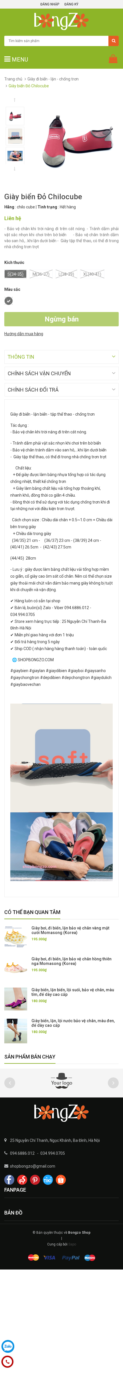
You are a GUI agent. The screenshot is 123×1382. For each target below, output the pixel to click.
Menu (19, 59)
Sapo (72, 1244)
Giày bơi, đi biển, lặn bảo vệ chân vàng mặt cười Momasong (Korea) (70, 930)
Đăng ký (71, 4)
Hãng (9, 207)
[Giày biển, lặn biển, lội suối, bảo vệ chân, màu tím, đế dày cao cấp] (15, 999)
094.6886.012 (22, 1153)
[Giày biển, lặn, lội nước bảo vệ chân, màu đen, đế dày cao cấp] (15, 1031)
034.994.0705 (52, 1153)
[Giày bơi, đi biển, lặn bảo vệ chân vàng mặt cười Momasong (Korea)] (15, 937)
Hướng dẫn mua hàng (23, 333)
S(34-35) (15, 274)
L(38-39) (66, 274)
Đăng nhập (49, 4)
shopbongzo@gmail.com (32, 1166)
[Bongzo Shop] (61, 1113)
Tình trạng (47, 207)
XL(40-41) (92, 274)
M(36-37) (41, 274)
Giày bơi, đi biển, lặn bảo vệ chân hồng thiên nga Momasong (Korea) (71, 961)
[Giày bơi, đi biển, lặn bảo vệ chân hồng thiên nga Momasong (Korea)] (15, 968)
